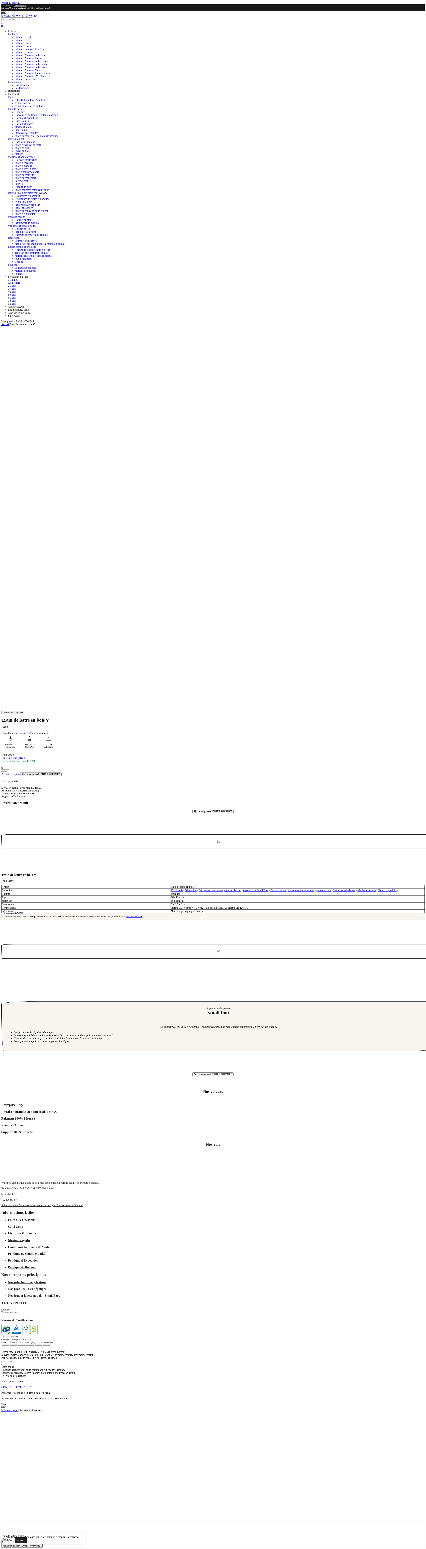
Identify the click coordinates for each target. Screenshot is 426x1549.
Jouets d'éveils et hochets (28, 144)
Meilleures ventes (366, 890)
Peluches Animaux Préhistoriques (32, 73)
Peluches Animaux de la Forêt (30, 55)
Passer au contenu (10, 2)
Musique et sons (16, 216)
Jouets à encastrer (24, 162)
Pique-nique (21, 130)
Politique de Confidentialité (26, 1253)
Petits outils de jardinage (27, 204)
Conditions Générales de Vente (28, 1247)
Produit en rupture (10, 774)
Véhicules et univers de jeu (22, 225)
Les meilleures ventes (19, 309)
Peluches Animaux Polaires (29, 58)
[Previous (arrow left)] (2, 1364)
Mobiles (19, 153)
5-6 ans (12, 294)
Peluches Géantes (24, 37)
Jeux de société (22, 103)
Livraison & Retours (22, 1233)
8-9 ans (12, 303)
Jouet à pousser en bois (27, 171)
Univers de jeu (22, 228)
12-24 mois (14, 282)
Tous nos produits (387, 890)
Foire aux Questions (21, 1220)
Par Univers (14, 34)
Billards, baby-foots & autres (30, 100)
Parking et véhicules (25, 231)
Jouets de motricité (24, 174)
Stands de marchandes (26, 132)
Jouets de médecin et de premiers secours (36, 135)
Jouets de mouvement (26, 177)
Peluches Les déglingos (27, 79)
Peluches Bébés (23, 40)
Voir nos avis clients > (10, 1312)
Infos (9, 1540)
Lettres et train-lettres (26, 240)
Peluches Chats (23, 46)
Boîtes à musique (24, 219)
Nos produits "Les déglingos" (28, 1289)
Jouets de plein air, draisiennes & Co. (27, 192)
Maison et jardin (23, 127)
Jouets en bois (324, 890)
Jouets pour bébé (17, 138)
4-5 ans (12, 291)
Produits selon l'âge (18, 276)
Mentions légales (19, 1240)
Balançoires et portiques (27, 195)
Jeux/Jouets (14, 94)
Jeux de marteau (23, 258)
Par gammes (14, 82)
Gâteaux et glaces (24, 124)
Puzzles (19, 183)
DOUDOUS (14, 91)
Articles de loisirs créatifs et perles (32, 249)
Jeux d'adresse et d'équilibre (29, 106)
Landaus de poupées (25, 267)
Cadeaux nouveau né (19, 312)
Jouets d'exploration (25, 213)
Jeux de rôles (15, 109)
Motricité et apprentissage (21, 156)
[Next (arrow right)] (6, 1364)
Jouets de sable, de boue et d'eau (32, 210)
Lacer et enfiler (22, 180)
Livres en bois (22, 150)
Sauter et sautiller (24, 207)
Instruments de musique (27, 222)
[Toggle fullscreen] (9, 1361)
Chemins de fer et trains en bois (31, 234)
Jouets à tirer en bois (25, 168)
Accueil (5, 324)
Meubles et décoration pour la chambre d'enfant (39, 243)
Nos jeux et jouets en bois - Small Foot (34, 1295)
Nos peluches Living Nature (27, 1282)
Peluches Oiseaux (24, 52)
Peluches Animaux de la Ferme (31, 67)
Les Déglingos (22, 88)
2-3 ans (12, 285)
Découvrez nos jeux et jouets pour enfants (292, 890)
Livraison (22, 733)
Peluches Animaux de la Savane (31, 61)
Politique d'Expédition (23, 1260)
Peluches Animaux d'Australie (30, 76)
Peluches (12, 31)
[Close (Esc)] (2, 1361)
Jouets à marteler (23, 165)
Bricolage (20, 112)
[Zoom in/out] (12, 1361)
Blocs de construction (26, 159)
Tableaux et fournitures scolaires (31, 252)
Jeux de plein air (23, 201)
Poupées (12, 264)
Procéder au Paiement (30, 1410)
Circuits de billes (23, 186)
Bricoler (19, 261)
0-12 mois (13, 279)
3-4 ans (12, 288)
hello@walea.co (20, 5)
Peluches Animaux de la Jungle (31, 64)
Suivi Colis (14, 315)
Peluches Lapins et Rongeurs (30, 49)
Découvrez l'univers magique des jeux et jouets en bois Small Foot (233, 890)
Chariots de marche (25, 141)
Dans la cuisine (23, 121)
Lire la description (13, 758)
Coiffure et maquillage (26, 118)
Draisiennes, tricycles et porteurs (32, 198)
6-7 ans (12, 297)
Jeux (10, 97)
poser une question (133, 916)
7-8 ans (12, 300)
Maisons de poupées (25, 270)
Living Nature (22, 85)
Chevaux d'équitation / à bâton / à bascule (36, 115)
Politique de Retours (22, 1267)
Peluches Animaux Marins (28, 70)
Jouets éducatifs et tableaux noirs (32, 189)
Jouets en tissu (22, 147)
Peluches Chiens (23, 43)
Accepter (20, 1540)
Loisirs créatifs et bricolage (22, 246)
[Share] (6, 1361)
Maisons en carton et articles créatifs (33, 255)
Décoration (14, 237)
